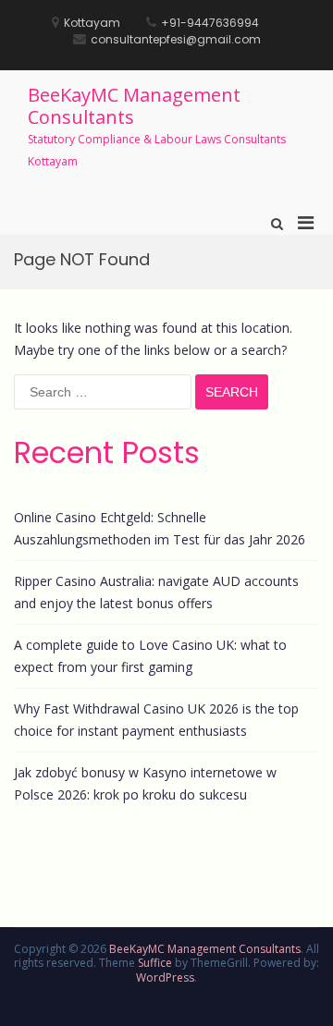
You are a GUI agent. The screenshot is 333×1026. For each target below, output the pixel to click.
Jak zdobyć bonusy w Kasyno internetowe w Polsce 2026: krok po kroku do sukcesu (145, 783)
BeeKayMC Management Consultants (134, 105)
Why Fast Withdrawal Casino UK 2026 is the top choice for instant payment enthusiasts (156, 719)
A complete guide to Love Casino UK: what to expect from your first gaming (150, 656)
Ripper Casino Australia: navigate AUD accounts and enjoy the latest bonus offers (156, 592)
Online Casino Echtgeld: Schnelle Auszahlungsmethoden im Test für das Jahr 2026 (159, 528)
